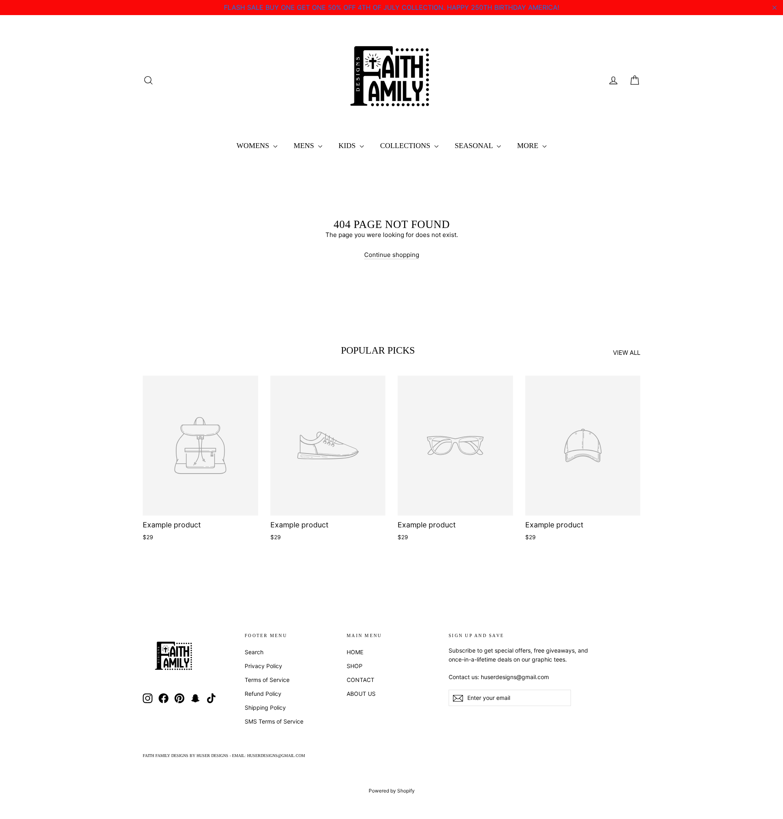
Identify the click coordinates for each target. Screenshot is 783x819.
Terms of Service (267, 679)
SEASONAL (475, 146)
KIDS (348, 146)
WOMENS (254, 146)
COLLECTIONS (406, 146)
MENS (305, 146)
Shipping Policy (265, 707)
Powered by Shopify (392, 791)
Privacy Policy (263, 665)
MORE (528, 146)
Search (254, 652)
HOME (355, 652)
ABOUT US (361, 693)
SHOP (355, 665)
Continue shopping (391, 255)
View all (626, 352)
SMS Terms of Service (274, 721)
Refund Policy (263, 693)
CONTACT (360, 679)
